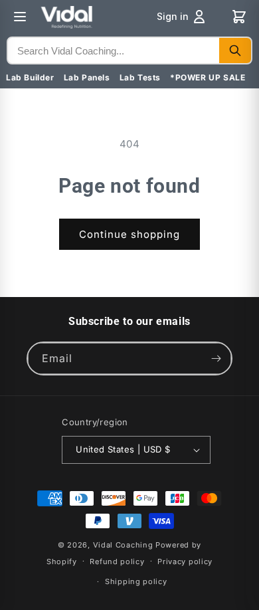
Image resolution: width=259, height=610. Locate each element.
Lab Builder (30, 77)
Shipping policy (136, 581)
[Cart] (239, 16)
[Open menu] (20, 16)
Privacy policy (185, 561)
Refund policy (117, 561)
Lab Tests (140, 77)
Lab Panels (87, 77)
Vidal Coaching (123, 545)
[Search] (235, 50)
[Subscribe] (215, 358)
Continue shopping (129, 234)
